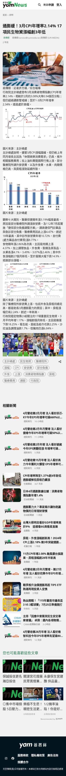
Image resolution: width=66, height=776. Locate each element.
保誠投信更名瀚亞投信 (12, 679)
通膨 (23, 380)
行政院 (35, 380)
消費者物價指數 (34, 374)
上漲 (17, 374)
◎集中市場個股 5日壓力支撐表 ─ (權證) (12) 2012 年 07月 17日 (12, 706)
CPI (17, 368)
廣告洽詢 (52, 755)
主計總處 (9, 361)
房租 (52, 374)
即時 (11, 15)
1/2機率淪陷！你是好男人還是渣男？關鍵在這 (53, 706)
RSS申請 (48, 5)
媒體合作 (23, 762)
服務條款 (23, 755)
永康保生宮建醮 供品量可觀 (53, 679)
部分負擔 (42, 368)
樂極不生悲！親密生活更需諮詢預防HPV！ (33, 706)
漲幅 (7, 368)
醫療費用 (9, 380)
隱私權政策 (38, 755)
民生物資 (25, 361)
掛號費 (28, 368)
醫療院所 (41, 361)
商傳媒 (6, 37)
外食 (7, 374)
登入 (59, 5)
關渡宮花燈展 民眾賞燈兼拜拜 (33, 679)
